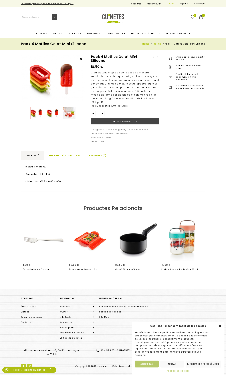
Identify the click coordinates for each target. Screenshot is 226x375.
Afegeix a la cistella (125, 121)
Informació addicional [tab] (64, 155)
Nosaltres (136, 4)
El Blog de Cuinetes (178, 33)
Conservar (94, 33)
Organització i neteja (145, 33)
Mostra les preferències (203, 364)
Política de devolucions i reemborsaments (123, 306)
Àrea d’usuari (154, 4)
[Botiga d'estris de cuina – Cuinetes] (113, 18)
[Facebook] (23, 366)
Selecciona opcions (182, 257)
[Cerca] (54, 17)
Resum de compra (31, 317)
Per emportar (116, 33)
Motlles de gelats (115, 129)
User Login (199, 3)
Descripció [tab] (32, 155)
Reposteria (122, 133)
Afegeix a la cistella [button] (44, 257)
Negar (172, 364)
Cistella (25, 311)
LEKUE (108, 137)
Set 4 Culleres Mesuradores (153, 57)
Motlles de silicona (137, 129)
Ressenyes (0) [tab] (98, 155)
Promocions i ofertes (103, 133)
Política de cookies (178, 370)
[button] (219, 326)
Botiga (157, 43)
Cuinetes (102, 366)
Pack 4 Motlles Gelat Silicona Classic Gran (157, 57)
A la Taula (74, 33)
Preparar (41, 33)
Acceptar (146, 364)
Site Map (104, 317)
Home (145, 43)
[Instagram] (29, 366)
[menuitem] (171, 3)
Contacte (26, 322)
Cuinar (57, 33)
